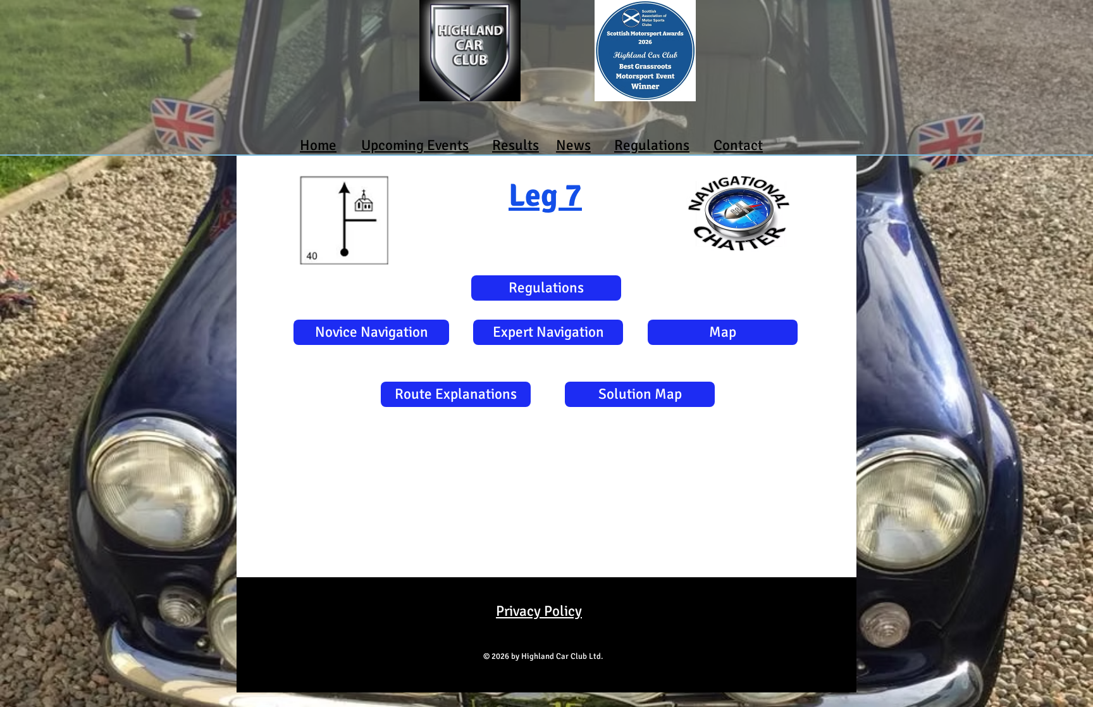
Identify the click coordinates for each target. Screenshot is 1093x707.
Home (318, 145)
